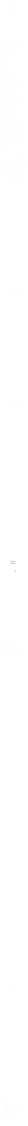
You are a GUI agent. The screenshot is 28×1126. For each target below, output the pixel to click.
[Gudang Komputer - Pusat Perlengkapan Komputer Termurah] (14, 563)
